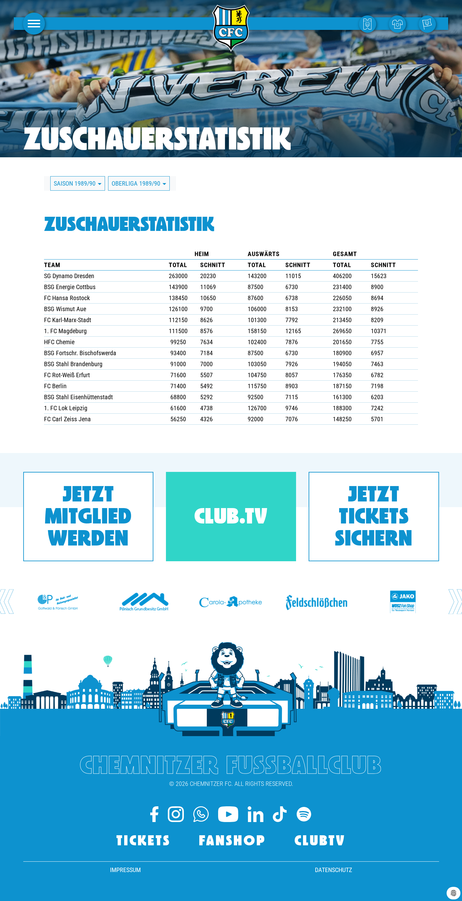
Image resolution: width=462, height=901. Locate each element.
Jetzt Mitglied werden (88, 518)
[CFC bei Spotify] (304, 814)
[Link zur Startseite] (231, 48)
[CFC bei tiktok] (279, 814)
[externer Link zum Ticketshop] (369, 23)
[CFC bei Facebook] (154, 814)
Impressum (125, 870)
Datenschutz (333, 870)
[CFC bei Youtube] (228, 814)
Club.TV (230, 518)
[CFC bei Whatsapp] (201, 814)
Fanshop (232, 842)
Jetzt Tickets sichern (373, 518)
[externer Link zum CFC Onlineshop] (399, 23)
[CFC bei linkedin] (255, 814)
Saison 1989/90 (75, 183)
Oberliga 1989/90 (137, 183)
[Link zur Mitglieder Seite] (429, 23)
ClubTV (320, 842)
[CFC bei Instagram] (176, 814)
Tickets (143, 842)
